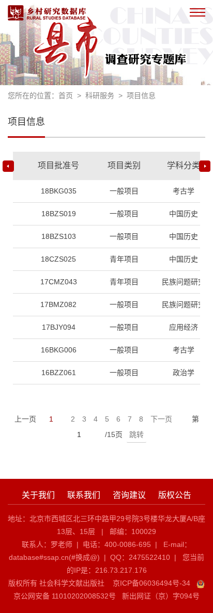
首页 (65, 95)
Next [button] (204, 166)
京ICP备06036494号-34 (151, 583)
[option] (106, 271)
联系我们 (83, 495)
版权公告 (174, 495)
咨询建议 (129, 495)
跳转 (136, 434)
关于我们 (38, 495)
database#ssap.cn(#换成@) (54, 557)
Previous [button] (8, 166)
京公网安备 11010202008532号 (64, 596)
